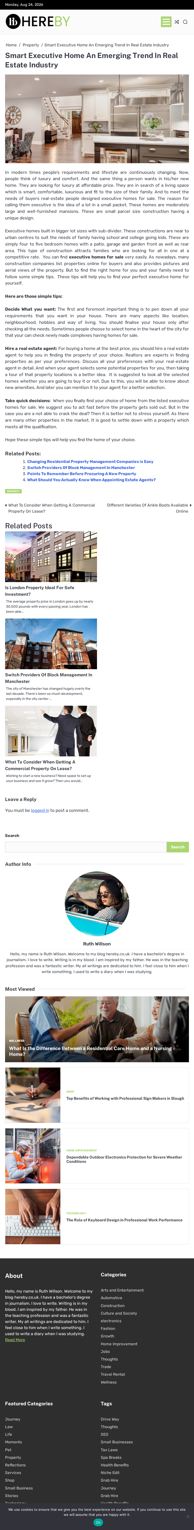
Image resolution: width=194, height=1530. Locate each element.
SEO (104, 1434)
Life (8, 1434)
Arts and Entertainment (122, 1290)
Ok (98, 1522)
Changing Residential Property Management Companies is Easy (90, 461)
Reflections (15, 1465)
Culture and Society (119, 1313)
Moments (13, 1442)
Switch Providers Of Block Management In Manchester (81, 467)
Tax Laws (109, 1450)
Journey (12, 1419)
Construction (113, 1305)
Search (12, 835)
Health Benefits (115, 1465)
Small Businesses (117, 1442)
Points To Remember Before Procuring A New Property (81, 473)
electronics (111, 1321)
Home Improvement (81, 1150)
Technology (76, 1213)
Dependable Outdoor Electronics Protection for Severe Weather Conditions (124, 1159)
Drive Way (110, 1419)
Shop (70, 1091)
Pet (8, 1450)
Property (13, 491)
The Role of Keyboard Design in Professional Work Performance (124, 1220)
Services (13, 1472)
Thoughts (109, 1359)
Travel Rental (113, 1374)
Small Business (19, 1488)
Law (9, 1427)
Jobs (105, 1351)
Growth (107, 1336)
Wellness (17, 1040)
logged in (40, 810)
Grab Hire (109, 1480)
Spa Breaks (111, 1457)
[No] (187, 1516)
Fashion (108, 1328)
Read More (15, 1339)
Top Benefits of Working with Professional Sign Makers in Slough (125, 1098)
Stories (11, 1496)
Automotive (111, 1298)
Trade (106, 1367)
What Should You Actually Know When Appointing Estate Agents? (91, 479)
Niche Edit (110, 1472)
